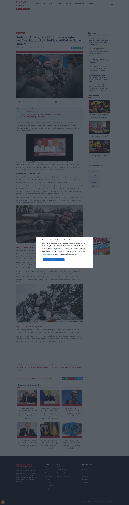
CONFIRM (54, 259)
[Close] (90, 240)
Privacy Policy (73, 265)
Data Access (64, 265)
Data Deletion (56, 265)
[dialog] (64, 252)
